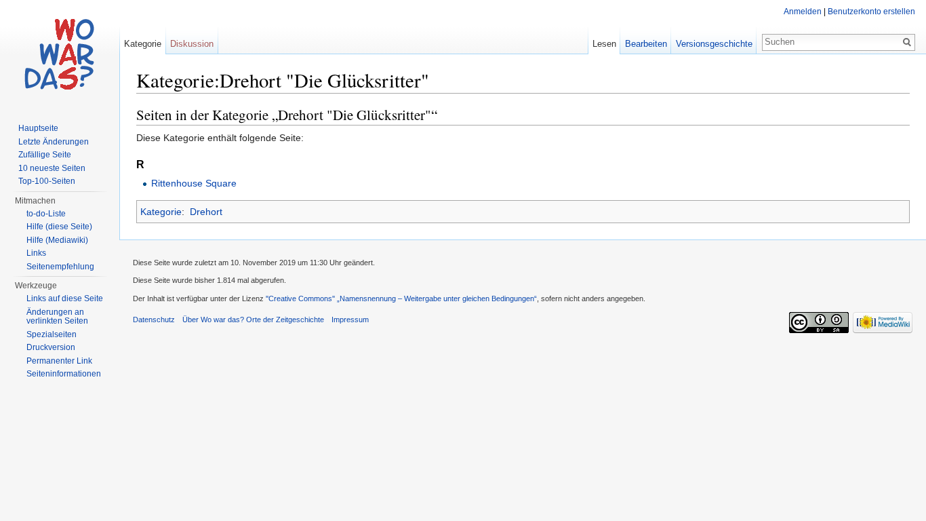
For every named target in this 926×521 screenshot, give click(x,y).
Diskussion (192, 44)
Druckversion (50, 347)
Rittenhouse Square (194, 183)
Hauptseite (38, 128)
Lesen (604, 44)
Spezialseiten (51, 334)
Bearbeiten (646, 44)
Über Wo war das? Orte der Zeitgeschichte (253, 319)
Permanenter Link (59, 361)
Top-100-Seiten (46, 181)
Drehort (206, 211)
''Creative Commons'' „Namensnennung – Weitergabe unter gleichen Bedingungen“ (401, 298)
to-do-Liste (46, 213)
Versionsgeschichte (714, 44)
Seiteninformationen (63, 374)
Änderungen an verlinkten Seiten (57, 316)
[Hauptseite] (59, 54)
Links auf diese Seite (64, 298)
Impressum (350, 319)
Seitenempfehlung (60, 266)
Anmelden (803, 11)
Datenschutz (154, 319)
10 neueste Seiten (51, 168)
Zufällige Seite (44, 154)
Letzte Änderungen (53, 142)
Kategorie (161, 211)
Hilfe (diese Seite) (59, 226)
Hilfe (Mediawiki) (57, 240)
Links (36, 253)
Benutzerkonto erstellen (871, 11)
